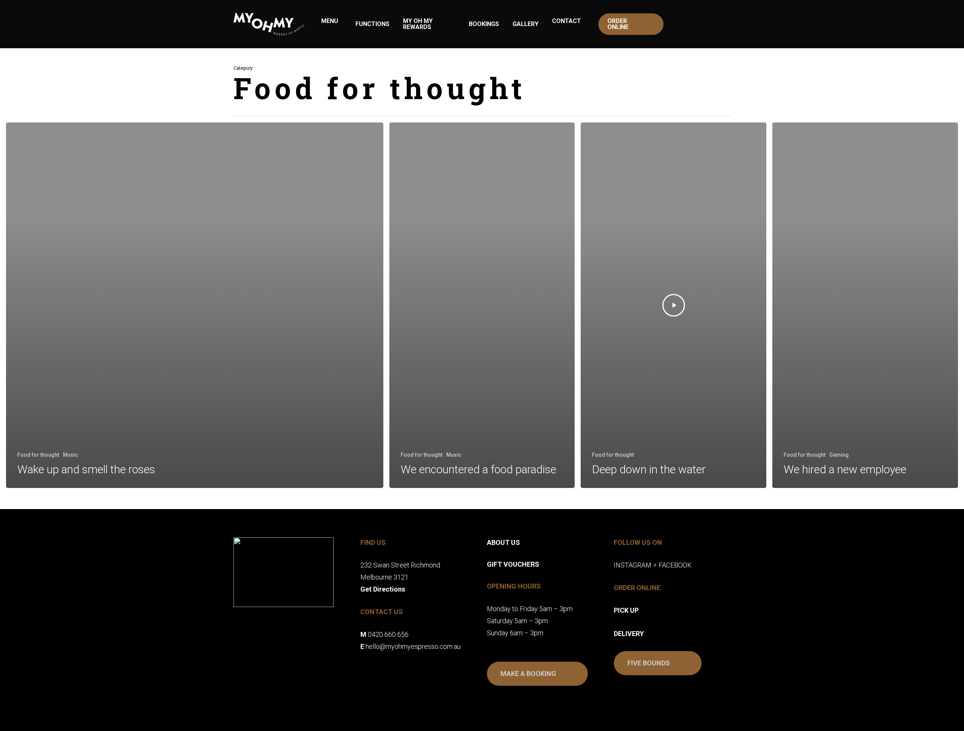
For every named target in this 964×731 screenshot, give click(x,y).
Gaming (839, 455)
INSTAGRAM (632, 565)
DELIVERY (629, 634)
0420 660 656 (388, 634)
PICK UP (626, 610)
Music (70, 455)
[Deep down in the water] (673, 305)
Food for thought (38, 455)
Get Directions (382, 589)
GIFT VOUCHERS (513, 564)
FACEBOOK (675, 565)
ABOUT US (503, 542)
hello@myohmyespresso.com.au (413, 646)
